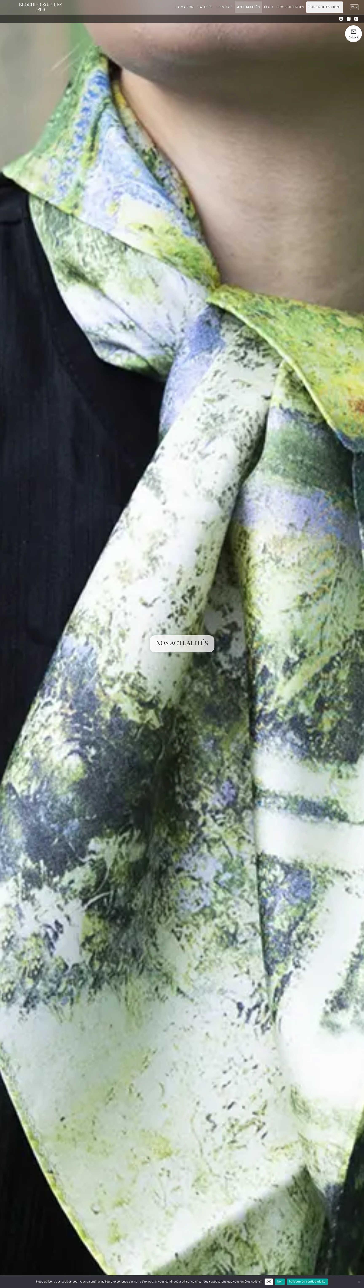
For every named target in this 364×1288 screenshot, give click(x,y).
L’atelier (205, 7)
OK (269, 1281)
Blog (268, 7)
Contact (353, 37)
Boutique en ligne (324, 7)
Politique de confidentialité (307, 1281)
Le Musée (225, 7)
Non (280, 1281)
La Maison (184, 7)
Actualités (248, 7)
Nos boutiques (290, 7)
